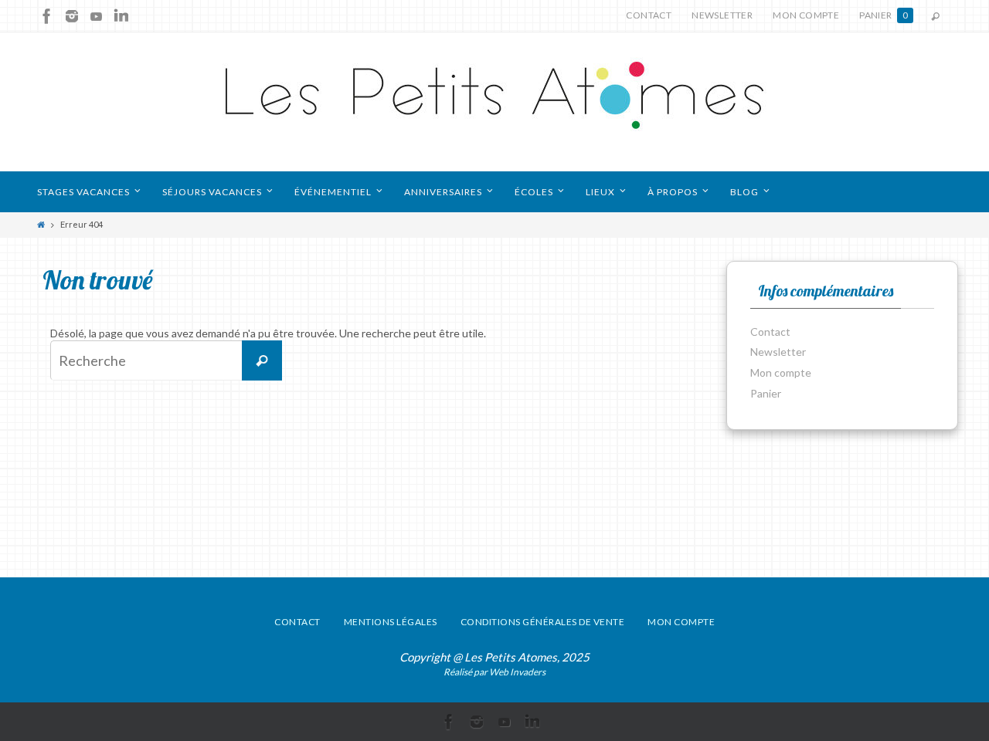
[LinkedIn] (121, 16)
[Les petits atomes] (494, 101)
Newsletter (722, 15)
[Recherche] (262, 360)
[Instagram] (71, 16)
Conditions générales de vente (543, 622)
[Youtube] (96, 16)
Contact (648, 15)
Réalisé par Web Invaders (494, 672)
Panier (883, 15)
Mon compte (806, 15)
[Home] (41, 224)
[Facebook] (47, 16)
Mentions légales (390, 622)
